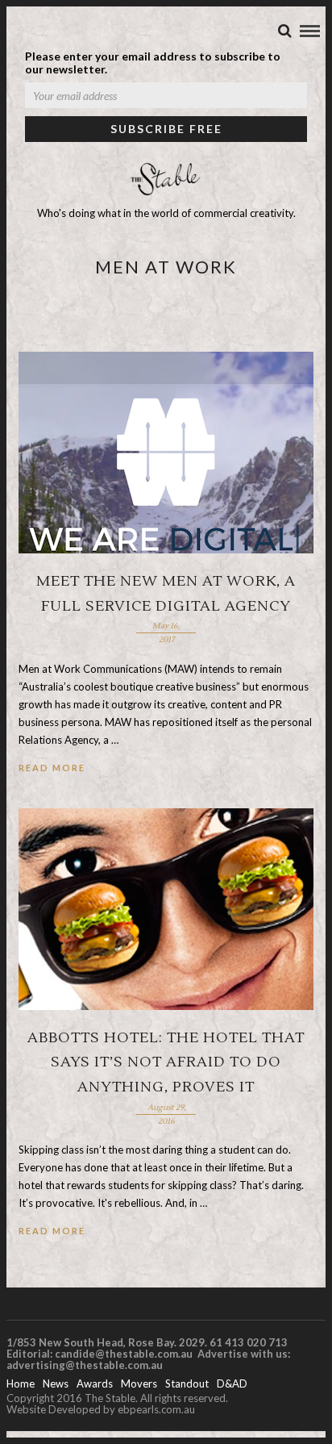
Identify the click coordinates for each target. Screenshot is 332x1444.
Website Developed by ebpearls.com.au (100, 1409)
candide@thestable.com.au (125, 1353)
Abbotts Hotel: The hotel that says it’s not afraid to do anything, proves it (166, 1062)
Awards (95, 1383)
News (55, 1383)
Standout (187, 1383)
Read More (52, 767)
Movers (139, 1383)
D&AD (232, 1383)
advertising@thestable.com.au (84, 1364)
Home (20, 1383)
